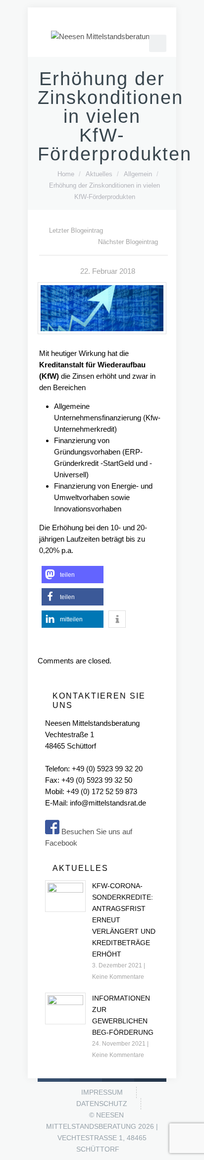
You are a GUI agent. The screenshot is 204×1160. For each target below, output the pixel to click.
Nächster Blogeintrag (128, 242)
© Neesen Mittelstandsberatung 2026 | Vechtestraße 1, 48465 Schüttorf (102, 1132)
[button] (72, 574)
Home (65, 174)
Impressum (102, 1092)
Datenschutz (101, 1104)
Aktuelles (99, 174)
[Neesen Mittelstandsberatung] (102, 36)
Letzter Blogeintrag (76, 230)
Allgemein (138, 174)
